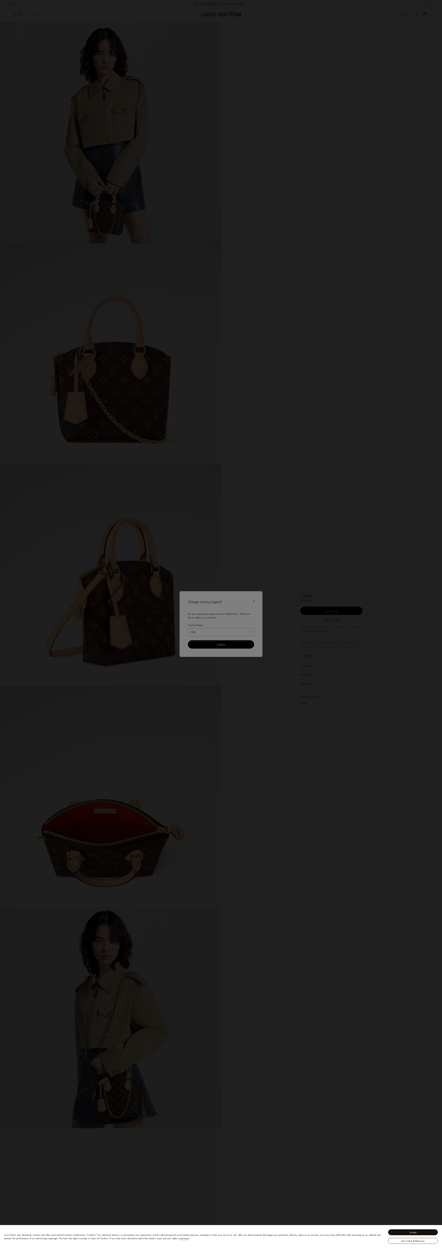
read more (184, 1238)
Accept (413, 1232)
